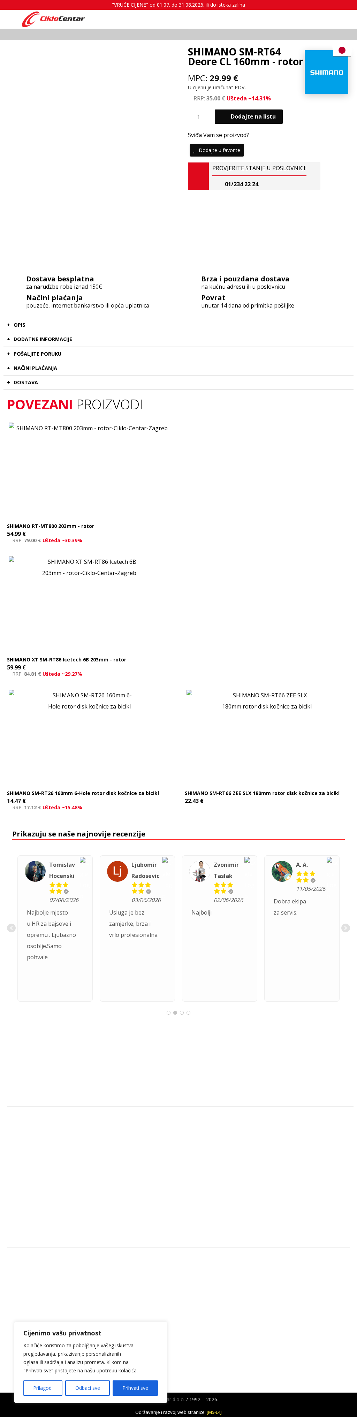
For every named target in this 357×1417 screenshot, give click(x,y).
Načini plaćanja (32, 1305)
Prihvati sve (135, 1388)
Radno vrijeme (31, 1282)
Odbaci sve (87, 1388)
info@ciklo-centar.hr (35, 1131)
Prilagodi (43, 1388)
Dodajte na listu (253, 116)
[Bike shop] (53, 19)
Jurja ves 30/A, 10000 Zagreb (44, 1119)
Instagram (25, 1142)
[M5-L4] (214, 1412)
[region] (90, 1362)
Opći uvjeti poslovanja (39, 1271)
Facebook (24, 1153)
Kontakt (23, 1260)
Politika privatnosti (35, 1293)
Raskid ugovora (32, 1316)
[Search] (203, 18)
